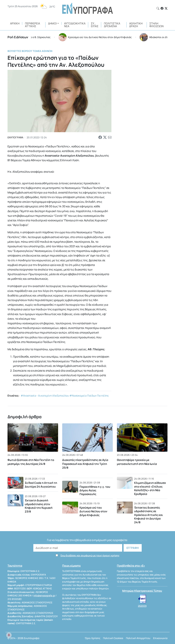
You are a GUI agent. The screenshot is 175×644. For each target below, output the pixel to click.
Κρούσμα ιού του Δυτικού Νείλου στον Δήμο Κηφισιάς (93, 511)
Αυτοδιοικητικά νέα (74, 24)
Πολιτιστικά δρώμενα (112, 24)
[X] (166, 8)
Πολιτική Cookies (113, 638)
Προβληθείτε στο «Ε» (131, 565)
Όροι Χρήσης (92, 638)
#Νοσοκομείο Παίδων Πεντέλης (89, 395)
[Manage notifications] (9, 635)
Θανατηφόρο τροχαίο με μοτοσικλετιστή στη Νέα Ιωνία (137, 462)
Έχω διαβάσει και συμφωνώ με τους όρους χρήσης (89, 555)
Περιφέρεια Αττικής (32, 24)
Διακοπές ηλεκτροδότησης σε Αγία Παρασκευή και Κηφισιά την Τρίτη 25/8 (85, 463)
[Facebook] (162, 8)
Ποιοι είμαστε (71, 565)
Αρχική (14, 23)
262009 (142, 605)
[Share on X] (105, 137)
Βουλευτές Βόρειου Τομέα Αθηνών (30, 51)
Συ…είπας (94, 24)
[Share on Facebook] (100, 137)
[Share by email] (109, 137)
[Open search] (158, 8)
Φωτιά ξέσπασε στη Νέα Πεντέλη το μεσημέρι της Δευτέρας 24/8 (31, 462)
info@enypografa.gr (44, 595)
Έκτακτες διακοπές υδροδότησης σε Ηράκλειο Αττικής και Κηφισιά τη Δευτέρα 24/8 (148, 515)
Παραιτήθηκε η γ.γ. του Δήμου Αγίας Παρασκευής (94, 490)
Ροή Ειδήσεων (18, 37)
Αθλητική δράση (136, 24)
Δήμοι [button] (52, 23)
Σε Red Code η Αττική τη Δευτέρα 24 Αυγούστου (41, 484)
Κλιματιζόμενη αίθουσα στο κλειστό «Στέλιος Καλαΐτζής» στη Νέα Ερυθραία (150, 488)
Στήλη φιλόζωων (156, 24)
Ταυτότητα (15, 565)
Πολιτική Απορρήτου (138, 638)
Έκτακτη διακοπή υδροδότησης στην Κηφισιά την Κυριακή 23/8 (38, 505)
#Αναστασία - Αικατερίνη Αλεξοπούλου (45, 395)
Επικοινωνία (160, 638)
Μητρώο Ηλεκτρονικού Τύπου (142, 591)
